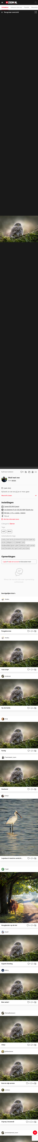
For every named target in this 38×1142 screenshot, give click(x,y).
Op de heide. (6, 708)
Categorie (8, 524)
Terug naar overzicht (11, 12)
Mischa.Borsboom (10, 1013)
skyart (6, 932)
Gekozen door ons (16, 7)
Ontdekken (4, 7)
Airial (6, 719)
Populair (26, 7)
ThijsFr (7, 869)
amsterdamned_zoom (11, 1132)
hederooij (8, 676)
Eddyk (6, 795)
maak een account (13, 561)
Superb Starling (7, 964)
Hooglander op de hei (9, 925)
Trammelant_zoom (10, 757)
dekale (14, 480)
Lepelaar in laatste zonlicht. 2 (11, 858)
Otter (3, 1045)
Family (3, 751)
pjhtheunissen (9, 1051)
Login (4, 561)
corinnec (7, 1090)
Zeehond (4, 789)
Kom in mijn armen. (8, 1083)
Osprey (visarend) (7, 1122)
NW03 (7, 970)
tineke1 (7, 599)
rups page (5, 669)
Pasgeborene (6, 631)
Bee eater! (5, 1002)
